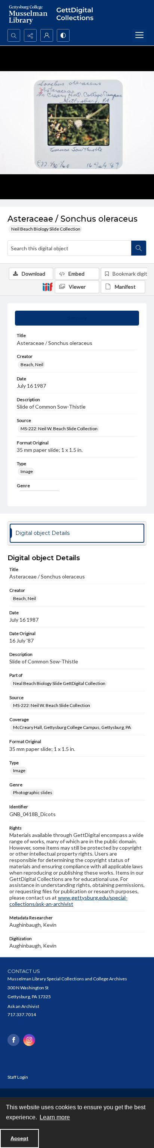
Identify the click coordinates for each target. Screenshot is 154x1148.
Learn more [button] (55, 1117)
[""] (77, 14)
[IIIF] (47, 286)
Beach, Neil (32, 364)
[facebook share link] (13, 1040)
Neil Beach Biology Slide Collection (45, 229)
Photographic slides (32, 792)
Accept (19, 1138)
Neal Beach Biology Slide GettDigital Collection (59, 683)
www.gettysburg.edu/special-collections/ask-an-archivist (68, 900)
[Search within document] (138, 248)
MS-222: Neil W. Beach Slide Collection (59, 428)
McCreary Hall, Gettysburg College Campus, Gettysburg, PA (72, 727)
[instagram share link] (29, 1040)
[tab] (77, 318)
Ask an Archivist (23, 1006)
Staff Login (17, 1077)
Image (27, 471)
